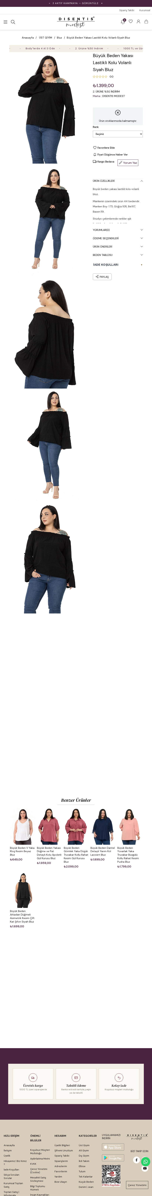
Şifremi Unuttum (63, 1150)
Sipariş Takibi (126, 10)
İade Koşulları (11, 1169)
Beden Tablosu (103, 255)
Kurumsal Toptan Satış (13, 1185)
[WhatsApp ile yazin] (145, 1161)
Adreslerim (60, 1166)
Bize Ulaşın (60, 1181)
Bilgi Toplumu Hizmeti (37, 1188)
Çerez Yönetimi (137, 1185)
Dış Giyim (84, 1155)
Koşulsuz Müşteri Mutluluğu (40, 1151)
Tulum (82, 1171)
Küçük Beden (86, 1181)
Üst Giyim (84, 1145)
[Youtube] (144, 1168)
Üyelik (7, 1155)
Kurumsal (144, 10)
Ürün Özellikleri (104, 181)
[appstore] (113, 1147)
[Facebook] (136, 1160)
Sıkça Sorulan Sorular (11, 1176)
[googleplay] (113, 1158)
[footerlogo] (137, 1137)
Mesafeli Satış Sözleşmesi (38, 1179)
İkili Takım (84, 1161)
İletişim (8, 1150)
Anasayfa (9, 1145)
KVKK (33, 1163)
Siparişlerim (61, 1161)
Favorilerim (60, 1171)
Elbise (82, 1166)
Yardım (58, 1176)
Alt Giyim (84, 1150)
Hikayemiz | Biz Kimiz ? (15, 1162)
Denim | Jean (86, 1187)
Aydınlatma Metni (40, 1158)
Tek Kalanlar (86, 1176)
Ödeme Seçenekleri (106, 238)
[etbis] (111, 1176)
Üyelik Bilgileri (62, 1145)
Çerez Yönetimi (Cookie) (38, 1170)
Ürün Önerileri (102, 246)
